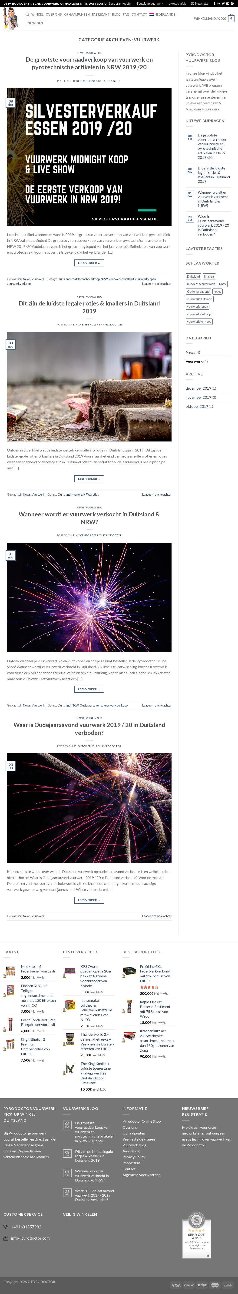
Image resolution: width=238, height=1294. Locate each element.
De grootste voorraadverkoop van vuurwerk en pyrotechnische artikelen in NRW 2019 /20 (212, 146)
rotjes (95, 494)
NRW (104, 279)
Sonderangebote (120, 3)
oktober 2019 (197, 406)
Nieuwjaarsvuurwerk (149, 3)
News (81, 52)
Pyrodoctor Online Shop (141, 1121)
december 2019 (198, 388)
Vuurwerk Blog (134, 1145)
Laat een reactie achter (157, 283)
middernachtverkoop (86, 279)
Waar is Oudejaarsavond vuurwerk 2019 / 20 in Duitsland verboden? (213, 225)
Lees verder (89, 263)
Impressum (131, 1163)
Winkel (37, 14)
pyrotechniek (177, 3)
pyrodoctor (112, 80)
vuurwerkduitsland (121, 279)
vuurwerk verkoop (115, 705)
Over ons (54, 14)
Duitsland (64, 279)
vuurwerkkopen (145, 279)
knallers (77, 494)
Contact (139, 14)
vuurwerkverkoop (19, 283)
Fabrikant (101, 14)
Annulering (131, 1151)
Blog (116, 14)
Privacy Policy (133, 1157)
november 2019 (198, 397)
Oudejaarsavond (91, 705)
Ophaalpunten (77, 14)
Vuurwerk (94, 52)
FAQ (126, 14)
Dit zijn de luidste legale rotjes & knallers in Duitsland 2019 (214, 175)
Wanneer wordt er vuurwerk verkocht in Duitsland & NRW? (213, 199)
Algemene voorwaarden (141, 1174)
